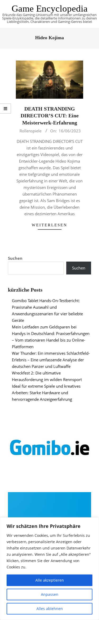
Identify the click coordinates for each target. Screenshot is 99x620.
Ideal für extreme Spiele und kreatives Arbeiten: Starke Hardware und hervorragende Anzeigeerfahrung (46, 392)
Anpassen (49, 594)
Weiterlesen (49, 225)
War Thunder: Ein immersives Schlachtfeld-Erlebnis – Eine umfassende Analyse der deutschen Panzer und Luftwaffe (51, 360)
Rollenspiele (30, 130)
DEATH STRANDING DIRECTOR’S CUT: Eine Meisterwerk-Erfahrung (50, 116)
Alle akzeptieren (49, 580)
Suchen (15, 258)
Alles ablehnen (49, 608)
